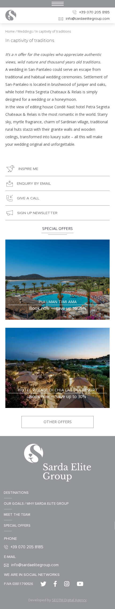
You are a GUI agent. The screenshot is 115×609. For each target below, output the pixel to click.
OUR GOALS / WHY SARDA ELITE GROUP (36, 504)
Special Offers (17, 525)
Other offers (58, 421)
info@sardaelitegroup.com (88, 18)
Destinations (16, 493)
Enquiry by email (34, 183)
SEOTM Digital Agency (69, 600)
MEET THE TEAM (17, 514)
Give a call (28, 198)
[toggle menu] (58, 3)
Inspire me (28, 168)
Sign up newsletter (37, 212)
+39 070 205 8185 (94, 12)
